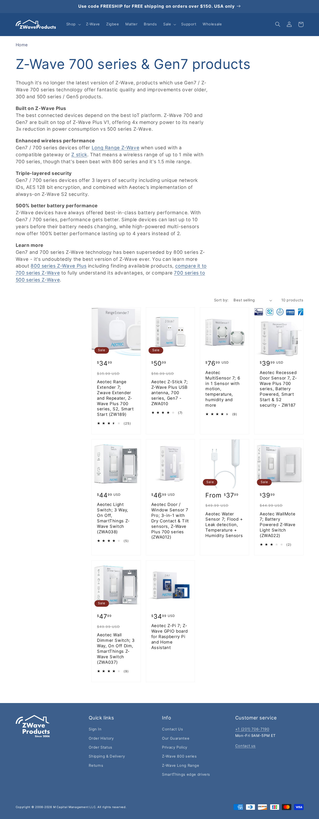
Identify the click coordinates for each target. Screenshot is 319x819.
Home (22, 44)
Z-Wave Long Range (180, 765)
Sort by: (221, 300)
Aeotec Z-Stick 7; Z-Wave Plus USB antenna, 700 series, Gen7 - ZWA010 (169, 392)
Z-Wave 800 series (179, 756)
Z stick (79, 155)
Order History (101, 738)
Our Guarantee (175, 738)
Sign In (95, 729)
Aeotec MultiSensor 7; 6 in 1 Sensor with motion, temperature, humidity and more (222, 389)
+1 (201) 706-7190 (252, 729)
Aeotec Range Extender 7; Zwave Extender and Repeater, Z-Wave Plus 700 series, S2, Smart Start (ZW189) (115, 398)
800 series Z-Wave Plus (58, 266)
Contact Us (172, 729)
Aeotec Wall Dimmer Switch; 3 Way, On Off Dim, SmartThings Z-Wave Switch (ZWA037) (116, 648)
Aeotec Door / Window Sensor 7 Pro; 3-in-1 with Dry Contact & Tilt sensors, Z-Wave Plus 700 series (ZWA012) (170, 521)
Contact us (245, 746)
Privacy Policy (174, 747)
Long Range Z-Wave (116, 148)
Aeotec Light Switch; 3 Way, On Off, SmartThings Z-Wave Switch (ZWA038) (113, 518)
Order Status (100, 747)
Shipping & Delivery (107, 756)
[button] (73, 24)
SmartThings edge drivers (186, 774)
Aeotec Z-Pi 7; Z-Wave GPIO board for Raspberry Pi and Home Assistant (169, 636)
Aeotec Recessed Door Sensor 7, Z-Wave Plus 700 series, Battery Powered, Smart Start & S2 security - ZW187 (278, 389)
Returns (96, 765)
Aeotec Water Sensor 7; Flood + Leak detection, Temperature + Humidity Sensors (224, 524)
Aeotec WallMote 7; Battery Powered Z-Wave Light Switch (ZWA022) (278, 524)
